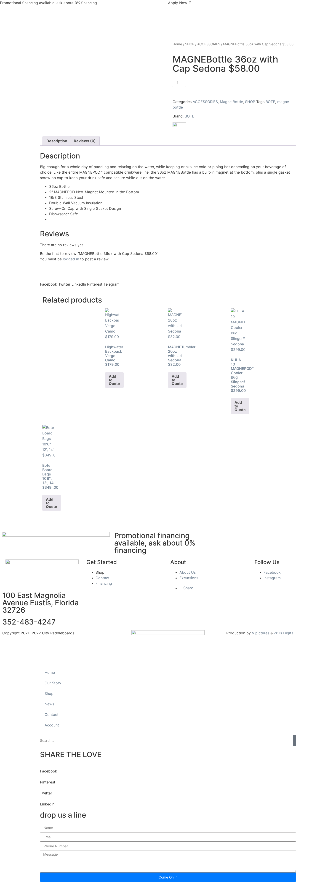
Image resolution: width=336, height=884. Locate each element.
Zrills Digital (284, 633)
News (49, 704)
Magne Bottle (231, 101)
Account (52, 725)
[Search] (294, 740)
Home (177, 44)
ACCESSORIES (208, 44)
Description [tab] (56, 141)
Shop (49, 693)
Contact (52, 714)
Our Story (53, 683)
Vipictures (260, 633)
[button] (48, 281)
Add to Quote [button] (114, 380)
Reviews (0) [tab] (85, 141)
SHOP (189, 44)
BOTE (270, 101)
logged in (71, 259)
